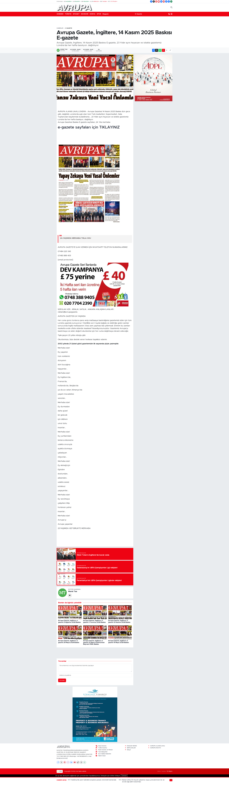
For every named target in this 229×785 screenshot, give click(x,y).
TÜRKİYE (68, 14)
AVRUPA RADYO (155, 747)
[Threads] (81, 762)
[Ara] (171, 7)
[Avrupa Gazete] (74, 7)
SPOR (99, 14)
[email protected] (62, 758)
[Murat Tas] (62, 592)
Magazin (106, 14)
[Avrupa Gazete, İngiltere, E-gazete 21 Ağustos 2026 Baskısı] (70, 612)
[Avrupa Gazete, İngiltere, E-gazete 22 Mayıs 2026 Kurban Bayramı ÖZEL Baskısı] (95, 632)
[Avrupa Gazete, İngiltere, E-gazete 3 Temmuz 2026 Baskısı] (95, 612)
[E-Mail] (69, 595)
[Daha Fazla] (163, 50)
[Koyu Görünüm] (169, 14)
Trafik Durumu (102, 747)
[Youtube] (74, 762)
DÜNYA (92, 14)
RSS (60, 771)
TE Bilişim (169, 771)
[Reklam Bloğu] (95, 714)
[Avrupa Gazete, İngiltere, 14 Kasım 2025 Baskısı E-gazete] (95, 77)
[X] (61, 762)
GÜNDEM (60, 14)
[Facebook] (58, 762)
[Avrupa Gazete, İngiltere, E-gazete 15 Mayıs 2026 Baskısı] (120, 632)
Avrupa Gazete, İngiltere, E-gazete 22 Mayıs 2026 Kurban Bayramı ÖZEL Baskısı (94, 642)
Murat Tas (72, 591)
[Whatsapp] (84, 762)
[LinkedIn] (71, 762)
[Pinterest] (64, 762)
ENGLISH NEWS (132, 746)
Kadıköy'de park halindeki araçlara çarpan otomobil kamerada (93, 780)
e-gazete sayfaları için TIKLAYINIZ (89, 127)
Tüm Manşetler (102, 752)
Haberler (60, 28)
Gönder (62, 680)
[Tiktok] (77, 762)
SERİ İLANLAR (131, 747)
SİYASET (76, 14)
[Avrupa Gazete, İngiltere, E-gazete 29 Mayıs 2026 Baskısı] (70, 632)
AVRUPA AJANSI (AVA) (157, 746)
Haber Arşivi (102, 755)
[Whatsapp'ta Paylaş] (160, 50)
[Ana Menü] (171, 14)
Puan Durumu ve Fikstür (105, 749)
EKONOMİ (84, 14)
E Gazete (138, 14)
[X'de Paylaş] (156, 50)
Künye (129, 749)
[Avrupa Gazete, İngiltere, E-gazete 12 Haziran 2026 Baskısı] (120, 612)
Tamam (124, 775)
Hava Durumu (102, 746)
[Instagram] (68, 762)
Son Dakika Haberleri (104, 753)
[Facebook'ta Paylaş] (153, 50)
